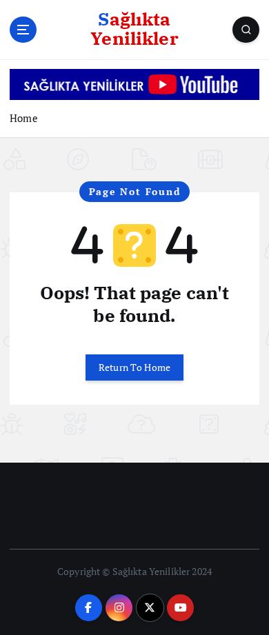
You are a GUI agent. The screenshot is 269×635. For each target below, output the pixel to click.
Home (24, 118)
